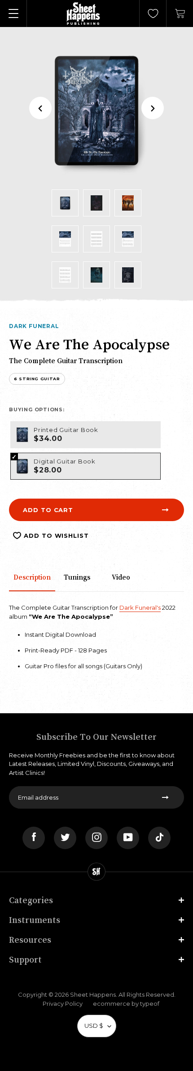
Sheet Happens (93, 994)
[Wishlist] (153, 13)
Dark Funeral (34, 326)
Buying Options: (37, 409)
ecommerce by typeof (126, 1003)
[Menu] (13, 13)
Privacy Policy (63, 1003)
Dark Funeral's (140, 607)
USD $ (93, 1025)
